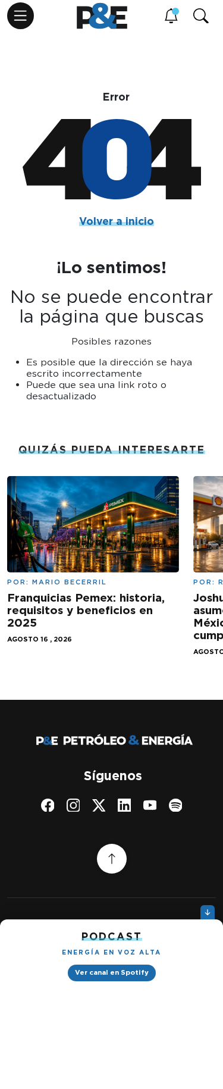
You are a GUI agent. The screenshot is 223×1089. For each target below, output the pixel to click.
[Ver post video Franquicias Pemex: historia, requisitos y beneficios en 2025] (93, 523)
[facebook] (47, 804)
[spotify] (175, 804)
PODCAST (111, 936)
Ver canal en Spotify (112, 972)
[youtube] (150, 804)
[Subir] (112, 859)
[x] (99, 804)
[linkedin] (124, 804)
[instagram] (73, 804)
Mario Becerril (69, 582)
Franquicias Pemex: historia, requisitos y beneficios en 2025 (86, 610)
